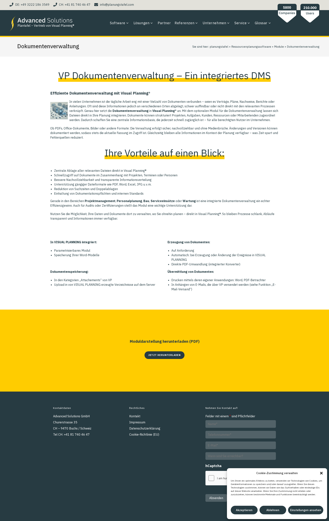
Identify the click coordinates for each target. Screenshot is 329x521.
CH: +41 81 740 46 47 (74, 4)
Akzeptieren (244, 510)
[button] (321, 473)
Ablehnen (272, 510)
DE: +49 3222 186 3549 (32, 4)
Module (279, 46)
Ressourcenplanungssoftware (251, 46)
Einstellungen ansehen (305, 510)
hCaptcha (213, 466)
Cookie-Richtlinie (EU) (144, 434)
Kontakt (134, 416)
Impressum (137, 422)
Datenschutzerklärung (144, 428)
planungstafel (219, 46)
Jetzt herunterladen (164, 355)
